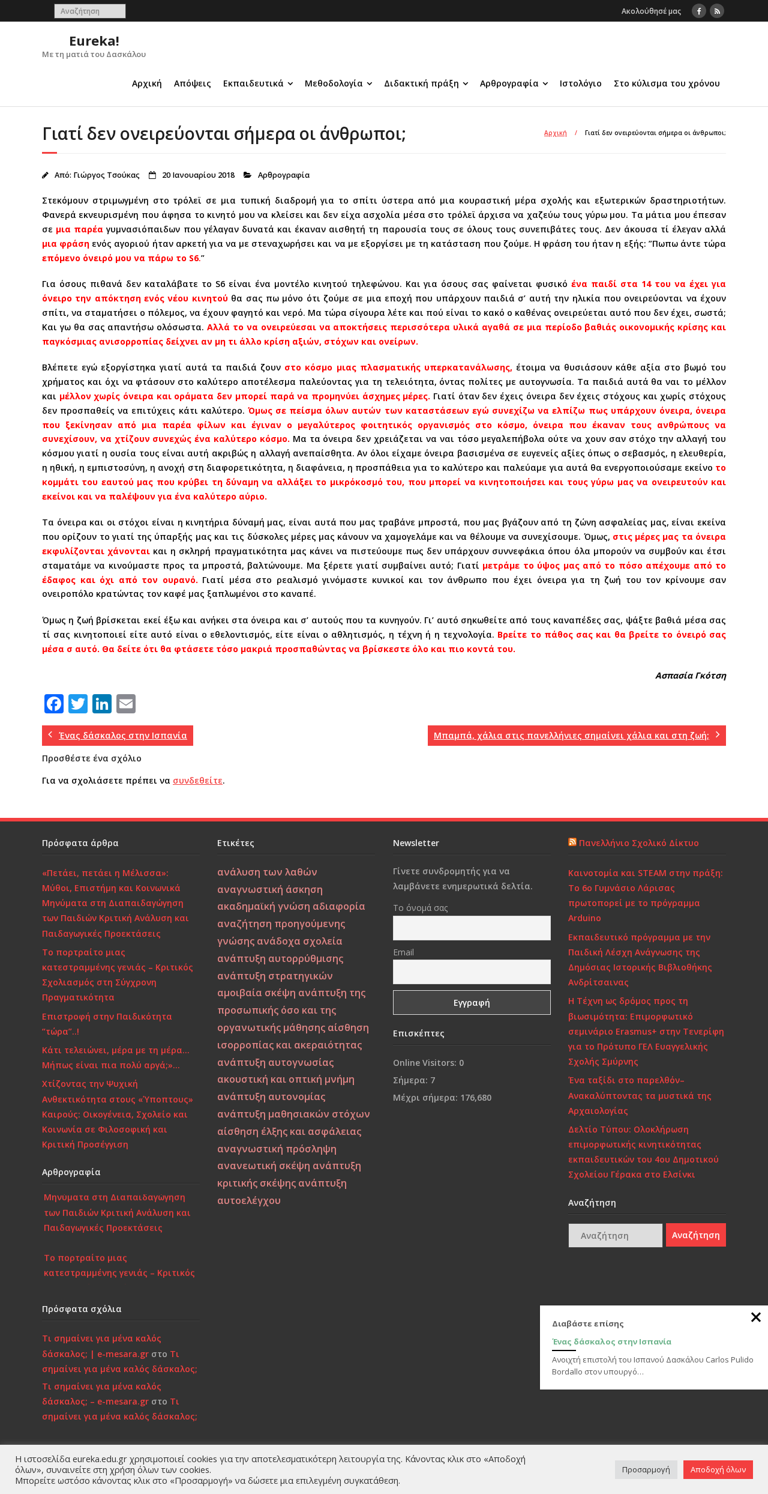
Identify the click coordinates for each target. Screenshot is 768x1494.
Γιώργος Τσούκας (106, 175)
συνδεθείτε (198, 780)
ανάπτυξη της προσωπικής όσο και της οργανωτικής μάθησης (291, 1010)
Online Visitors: (426, 1062)
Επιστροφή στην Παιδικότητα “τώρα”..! (107, 1024)
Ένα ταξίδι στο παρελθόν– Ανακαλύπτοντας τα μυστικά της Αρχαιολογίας (640, 1095)
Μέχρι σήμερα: (426, 1097)
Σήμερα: (411, 1080)
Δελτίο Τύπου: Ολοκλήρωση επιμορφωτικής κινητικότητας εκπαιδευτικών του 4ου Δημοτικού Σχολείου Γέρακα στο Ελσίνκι (643, 1152)
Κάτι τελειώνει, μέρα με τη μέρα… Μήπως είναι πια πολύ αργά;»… (116, 1057)
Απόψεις (192, 83)
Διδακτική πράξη (421, 83)
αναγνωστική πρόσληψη (277, 1148)
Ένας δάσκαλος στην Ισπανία (611, 1341)
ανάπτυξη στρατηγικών (275, 975)
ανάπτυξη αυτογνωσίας (275, 1062)
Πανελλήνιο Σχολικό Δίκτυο (639, 842)
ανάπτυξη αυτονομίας (271, 1096)
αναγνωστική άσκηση (270, 889)
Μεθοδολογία (334, 83)
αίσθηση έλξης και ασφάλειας (289, 1131)
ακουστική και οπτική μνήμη (286, 1079)
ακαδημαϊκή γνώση (263, 906)
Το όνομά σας (420, 907)
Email (403, 952)
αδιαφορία (339, 906)
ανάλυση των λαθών (267, 872)
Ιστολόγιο (581, 83)
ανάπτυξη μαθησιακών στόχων (293, 1113)
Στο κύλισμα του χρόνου (667, 83)
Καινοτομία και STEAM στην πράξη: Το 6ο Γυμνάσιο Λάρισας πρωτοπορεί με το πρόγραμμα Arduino (645, 895)
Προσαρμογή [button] (646, 1469)
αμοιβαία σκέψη (256, 992)
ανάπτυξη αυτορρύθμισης (280, 958)
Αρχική (147, 83)
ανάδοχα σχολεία (300, 941)
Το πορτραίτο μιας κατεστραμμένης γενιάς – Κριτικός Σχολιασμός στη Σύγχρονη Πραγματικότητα (117, 974)
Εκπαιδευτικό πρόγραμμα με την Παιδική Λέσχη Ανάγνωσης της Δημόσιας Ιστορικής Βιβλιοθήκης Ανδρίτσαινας (640, 959)
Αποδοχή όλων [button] (718, 1469)
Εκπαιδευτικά (253, 83)
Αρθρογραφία (509, 83)
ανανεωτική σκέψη (263, 1165)
